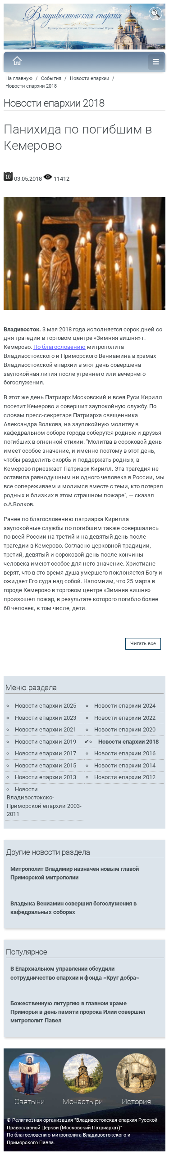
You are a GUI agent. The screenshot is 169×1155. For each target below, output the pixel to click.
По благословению (59, 346)
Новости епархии (89, 78)
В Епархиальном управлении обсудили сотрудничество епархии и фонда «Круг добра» (74, 973)
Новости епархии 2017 (45, 753)
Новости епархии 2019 (45, 741)
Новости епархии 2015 (45, 765)
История (136, 1101)
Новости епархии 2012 (124, 777)
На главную (18, 78)
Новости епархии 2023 (45, 717)
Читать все (143, 644)
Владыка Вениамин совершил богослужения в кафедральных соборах (73, 907)
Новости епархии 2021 (45, 729)
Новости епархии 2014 (124, 765)
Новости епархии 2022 (124, 717)
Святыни (29, 1101)
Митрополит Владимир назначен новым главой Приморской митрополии (74, 873)
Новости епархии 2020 (124, 729)
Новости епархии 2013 (45, 777)
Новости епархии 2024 (124, 705)
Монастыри (83, 1101)
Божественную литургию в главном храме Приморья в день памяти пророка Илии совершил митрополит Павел (77, 1012)
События (51, 78)
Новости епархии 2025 (45, 705)
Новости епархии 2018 (31, 86)
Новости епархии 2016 (124, 753)
